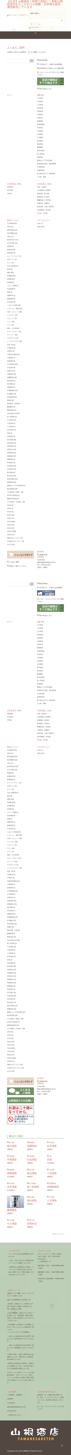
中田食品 (10, 348)
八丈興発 (40, 104)
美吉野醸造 (44, 210)
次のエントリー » (58, 1234)
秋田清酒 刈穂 (46, 206)
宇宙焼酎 (10, 289)
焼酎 (8, 272)
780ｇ (9, 236)
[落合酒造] (35, 1169)
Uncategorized (12, 413)
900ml (9, 528)
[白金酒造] (35, 1156)
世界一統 (10, 344)
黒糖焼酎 (10, 299)
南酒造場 (10, 249)
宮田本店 (40, 118)
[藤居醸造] (15, 1202)
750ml (9, 525)
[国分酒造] (35, 1197)
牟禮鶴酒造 (40, 124)
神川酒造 (40, 141)
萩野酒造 (10, 253)
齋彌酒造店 (44, 200)
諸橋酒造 (43, 193)
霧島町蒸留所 (11, 498)
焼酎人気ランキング (13, 538)
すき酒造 (40, 98)
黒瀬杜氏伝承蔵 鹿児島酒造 (46, 163)
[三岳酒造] (55, 1169)
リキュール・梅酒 (13, 308)
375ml (9, 512)
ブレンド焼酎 (11, 285)
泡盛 (8, 292)
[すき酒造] (15, 1220)
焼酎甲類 (10, 295)
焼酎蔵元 (10, 1149)
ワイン (9, 321)
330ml (9, 508)
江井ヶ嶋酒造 (11, 266)
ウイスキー (11, 315)
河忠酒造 (10, 436)
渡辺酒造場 (11, 230)
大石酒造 (10, 367)
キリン (9, 263)
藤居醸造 (40, 147)
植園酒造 (40, 121)
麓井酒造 (43, 197)
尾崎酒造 (10, 187)
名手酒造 (10, 190)
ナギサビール (11, 338)
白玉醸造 (40, 137)
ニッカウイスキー (13, 341)
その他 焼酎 (41, 177)
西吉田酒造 (40, 150)
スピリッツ (11, 318)
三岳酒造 (40, 101)
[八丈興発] (55, 1197)
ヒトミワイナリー (13, 256)
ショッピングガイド (51, 72)
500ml (9, 515)
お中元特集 (11, 243)
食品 (8, 269)
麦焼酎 (9, 279)
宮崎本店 (10, 371)
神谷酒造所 (11, 397)
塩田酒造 (40, 111)
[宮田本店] (35, 1220)
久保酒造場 (40, 167)
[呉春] (55, 1156)
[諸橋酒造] (15, 1169)
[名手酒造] (15, 1183)
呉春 (42, 187)
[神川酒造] (15, 1142)
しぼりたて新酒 (12, 305)
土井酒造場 (44, 190)
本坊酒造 (10, 384)
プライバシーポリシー (51, 1406)
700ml (9, 518)
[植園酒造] (35, 1142)
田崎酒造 (40, 157)
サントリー (11, 335)
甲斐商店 (40, 127)
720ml (9, 521)
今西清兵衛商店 (12, 354)
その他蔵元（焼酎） (13, 492)
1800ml (9, 531)
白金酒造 (40, 134)
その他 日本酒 (42, 213)
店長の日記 (40, 226)
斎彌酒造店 (11, 377)
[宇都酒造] (15, 1156)
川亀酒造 (43, 203)
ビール (9, 325)
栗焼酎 (9, 246)
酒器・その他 (11, 328)
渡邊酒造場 (40, 170)
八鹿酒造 (10, 357)
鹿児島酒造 (11, 489)
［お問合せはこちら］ (14, 1415)
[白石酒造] (55, 1142)
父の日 (9, 544)
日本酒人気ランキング (14, 541)
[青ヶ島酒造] (35, 1183)
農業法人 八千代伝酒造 (44, 160)
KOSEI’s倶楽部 (12, 495)
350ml (9, 226)
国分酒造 (40, 108)
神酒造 (9, 400)
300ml (9, 505)
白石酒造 (40, 131)
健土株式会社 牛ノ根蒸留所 (46, 173)
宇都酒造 (40, 114)
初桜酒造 (10, 361)
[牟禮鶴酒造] (55, 1183)
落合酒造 (40, 144)
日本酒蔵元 (50, 1163)
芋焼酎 (9, 276)
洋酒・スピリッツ (13, 312)
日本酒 (9, 302)
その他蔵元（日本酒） (14, 502)
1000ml (9, 534)
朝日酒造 (10, 380)
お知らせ (40, 223)
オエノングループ (13, 331)
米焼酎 (9, 282)
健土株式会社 (11, 240)
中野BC (9, 193)
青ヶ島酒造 (40, 154)
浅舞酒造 (10, 387)
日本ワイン (11, 259)
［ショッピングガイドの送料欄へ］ (19, 1332)
